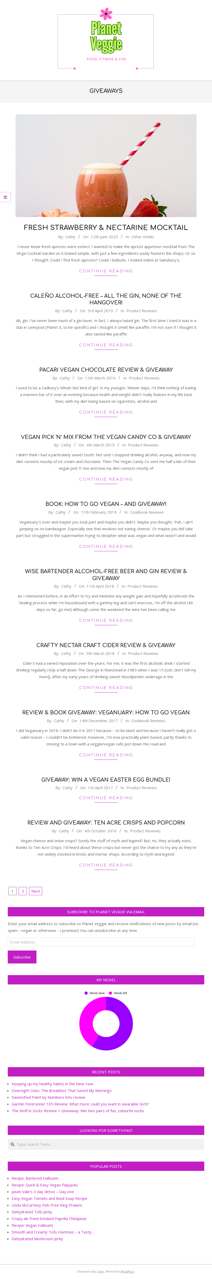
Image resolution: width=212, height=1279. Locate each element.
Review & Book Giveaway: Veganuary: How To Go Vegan (106, 713)
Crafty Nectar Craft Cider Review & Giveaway (106, 645)
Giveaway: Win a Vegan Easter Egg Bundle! (106, 780)
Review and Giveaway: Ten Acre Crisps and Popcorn (106, 823)
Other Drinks (142, 236)
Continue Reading (106, 271)
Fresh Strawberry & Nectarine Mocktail (106, 227)
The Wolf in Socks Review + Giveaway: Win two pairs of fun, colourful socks (78, 1110)
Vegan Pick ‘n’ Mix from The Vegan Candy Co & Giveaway (106, 437)
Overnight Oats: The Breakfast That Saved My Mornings (62, 1090)
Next (35, 891)
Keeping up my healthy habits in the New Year (53, 1083)
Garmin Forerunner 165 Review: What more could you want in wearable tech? (80, 1103)
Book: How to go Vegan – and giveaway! (106, 504)
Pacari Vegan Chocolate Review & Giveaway (106, 370)
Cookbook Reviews (147, 512)
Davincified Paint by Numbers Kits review (48, 1097)
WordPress (127, 1271)
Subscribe (22, 957)
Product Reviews (141, 310)
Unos (100, 1271)
